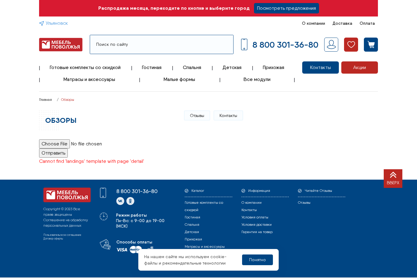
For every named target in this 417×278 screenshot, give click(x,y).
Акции (359, 67)
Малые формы (179, 79)
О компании (313, 23)
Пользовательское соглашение (62, 234)
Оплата (367, 23)
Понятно (257, 259)
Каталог (197, 190)
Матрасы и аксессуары (89, 79)
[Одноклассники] (130, 201)
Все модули (257, 79)
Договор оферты (53, 238)
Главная (45, 99)
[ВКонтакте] (120, 201)
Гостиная (151, 67)
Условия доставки (256, 224)
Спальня (192, 67)
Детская (232, 67)
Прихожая (273, 67)
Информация (259, 190)
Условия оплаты (254, 217)
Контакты (320, 67)
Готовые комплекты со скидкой (85, 67)
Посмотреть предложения (286, 8)
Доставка (342, 23)
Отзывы (197, 115)
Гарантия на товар (257, 232)
